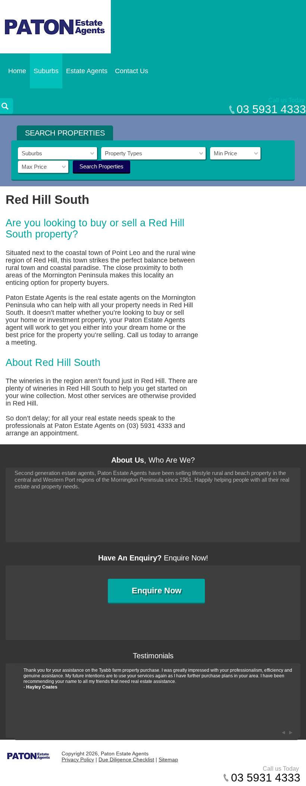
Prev (283, 732)
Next (291, 732)
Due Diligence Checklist (126, 759)
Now (156, 590)
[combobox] (58, 154)
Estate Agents (86, 71)
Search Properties (101, 166)
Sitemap (168, 759)
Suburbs (46, 71)
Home (17, 71)
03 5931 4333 (271, 109)
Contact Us (131, 71)
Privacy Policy (78, 759)
